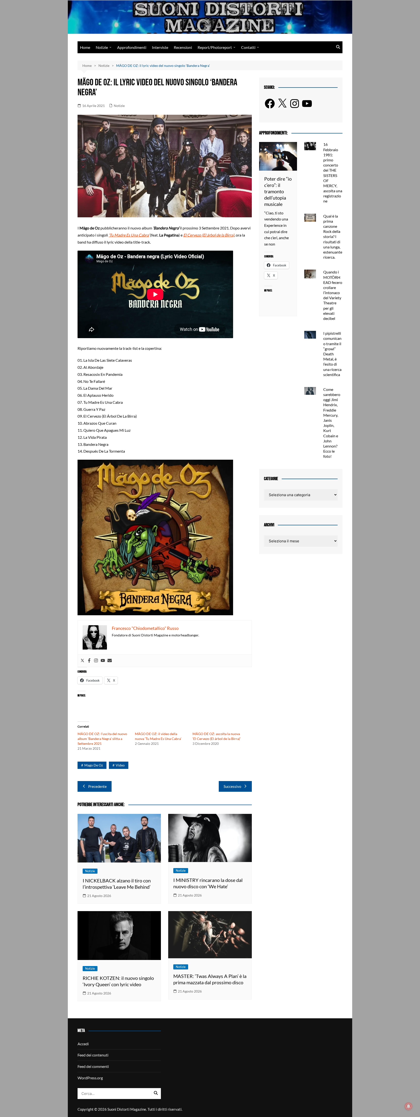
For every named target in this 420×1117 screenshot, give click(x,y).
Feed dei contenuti (93, 1055)
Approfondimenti (131, 47)
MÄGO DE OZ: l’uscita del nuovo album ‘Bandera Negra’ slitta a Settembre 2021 (102, 739)
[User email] (109, 660)
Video (120, 765)
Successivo (232, 786)
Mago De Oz (93, 765)
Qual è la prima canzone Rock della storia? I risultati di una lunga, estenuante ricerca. (332, 237)
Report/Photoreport (215, 47)
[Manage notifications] (408, 1106)
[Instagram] (96, 660)
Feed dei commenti (93, 1066)
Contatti (248, 47)
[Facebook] (89, 660)
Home (85, 47)
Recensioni (183, 47)
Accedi (83, 1043)
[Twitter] (82, 660)
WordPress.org (90, 1077)
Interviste (160, 47)
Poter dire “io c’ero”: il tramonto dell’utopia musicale (278, 191)
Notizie (102, 47)
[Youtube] (103, 660)
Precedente (97, 786)
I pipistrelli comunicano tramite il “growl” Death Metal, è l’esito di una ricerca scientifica (332, 354)
